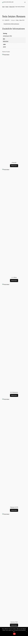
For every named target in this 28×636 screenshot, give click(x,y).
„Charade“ (14, 162)
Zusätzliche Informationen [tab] (11, 24)
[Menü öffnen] (25, 2)
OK (14, 633)
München (5, 41)
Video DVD (11, 6)
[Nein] (26, 631)
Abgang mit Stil (14, 507)
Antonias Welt (14, 622)
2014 (4, 47)
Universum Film (7, 36)
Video (6, 6)
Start (3, 6)
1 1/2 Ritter (14, 277)
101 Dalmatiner (14, 392)
